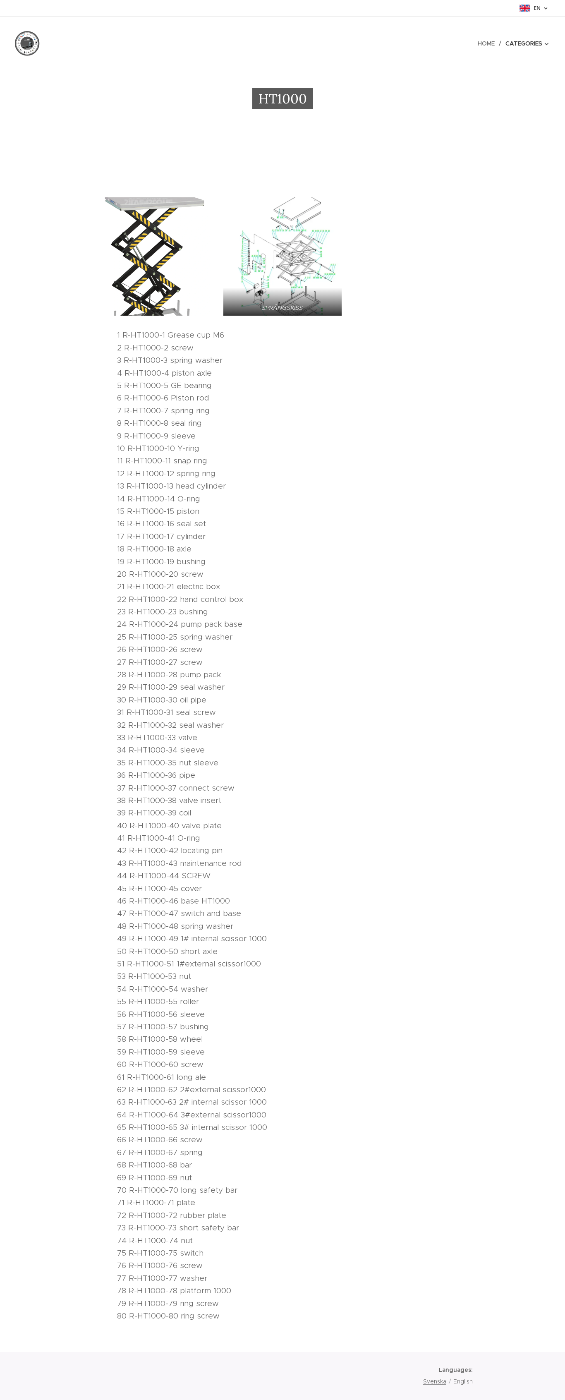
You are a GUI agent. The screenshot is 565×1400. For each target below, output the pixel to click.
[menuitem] (488, 43)
